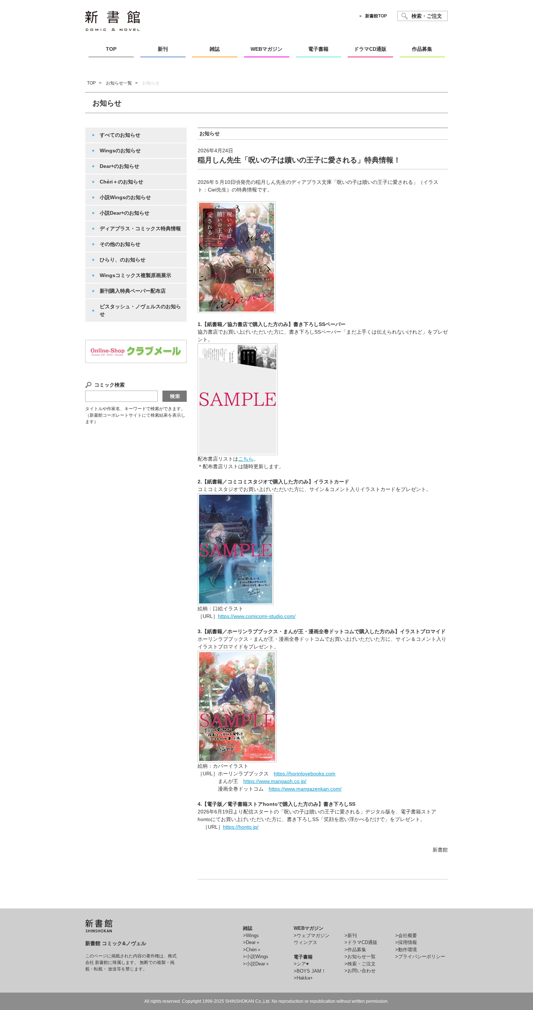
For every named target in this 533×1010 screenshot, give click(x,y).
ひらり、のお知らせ (122, 260)
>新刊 (350, 935)
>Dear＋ (251, 942)
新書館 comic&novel (112, 21)
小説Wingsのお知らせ (125, 197)
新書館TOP (376, 15)
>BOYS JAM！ (310, 971)
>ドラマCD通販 (360, 942)
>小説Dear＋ (256, 963)
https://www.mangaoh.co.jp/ (274, 781)
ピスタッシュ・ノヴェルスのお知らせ (140, 310)
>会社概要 (406, 935)
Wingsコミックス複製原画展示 (135, 275)
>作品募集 (355, 949)
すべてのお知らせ (120, 135)
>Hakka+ (303, 978)
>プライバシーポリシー (420, 956)
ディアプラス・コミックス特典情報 (140, 228)
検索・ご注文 (427, 16)
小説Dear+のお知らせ (124, 213)
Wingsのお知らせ (120, 150)
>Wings (251, 935)
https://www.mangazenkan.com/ (305, 789)
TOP (91, 83)
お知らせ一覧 (119, 83)
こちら (245, 459)
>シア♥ (301, 963)
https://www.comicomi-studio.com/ (257, 616)
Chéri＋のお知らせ (121, 182)
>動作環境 (406, 949)
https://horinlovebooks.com (304, 773)
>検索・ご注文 (360, 963)
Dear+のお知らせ (119, 166)
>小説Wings (255, 956)
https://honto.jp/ (241, 827)
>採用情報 (406, 942)
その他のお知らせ (120, 244)
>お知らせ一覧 (360, 956)
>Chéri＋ (252, 949)
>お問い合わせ (360, 970)
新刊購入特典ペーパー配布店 (133, 291)
